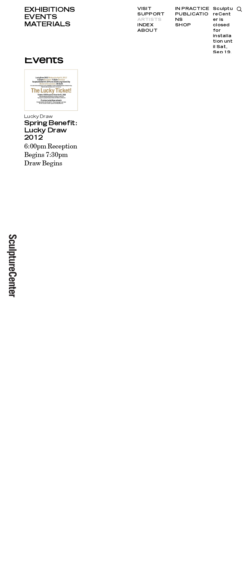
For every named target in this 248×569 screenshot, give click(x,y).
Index (145, 25)
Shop (183, 25)
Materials (47, 24)
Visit (144, 9)
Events (40, 17)
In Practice (192, 9)
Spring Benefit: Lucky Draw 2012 (50, 130)
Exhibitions (49, 9)
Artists (149, 20)
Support (151, 14)
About (147, 30)
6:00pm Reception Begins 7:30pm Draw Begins (50, 154)
